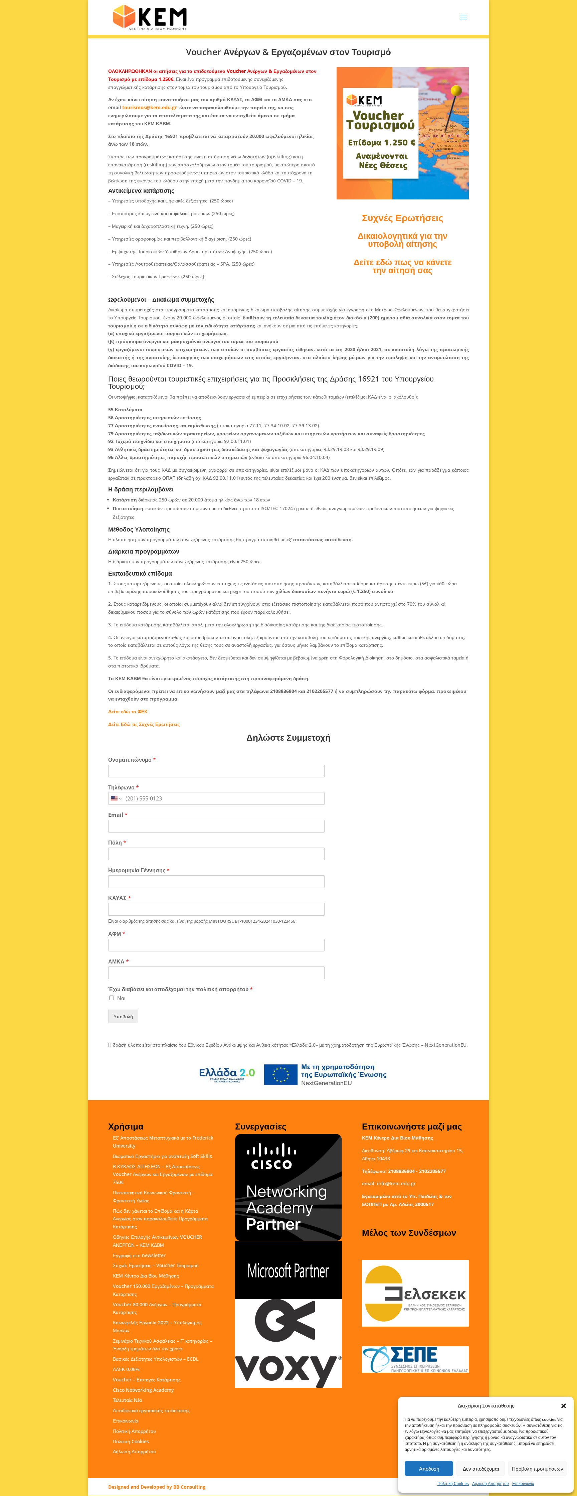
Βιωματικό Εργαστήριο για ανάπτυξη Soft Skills (162, 1156)
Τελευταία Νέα (127, 1400)
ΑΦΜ (116, 933)
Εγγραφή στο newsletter (139, 1255)
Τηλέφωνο (123, 787)
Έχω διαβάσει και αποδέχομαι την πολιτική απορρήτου (180, 989)
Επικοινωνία (523, 1483)
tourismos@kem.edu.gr (149, 107)
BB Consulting (189, 1487)
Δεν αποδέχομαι (481, 1468)
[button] (563, 1405)
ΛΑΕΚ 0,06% (126, 1369)
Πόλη (117, 842)
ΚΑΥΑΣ (119, 898)
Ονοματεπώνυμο (132, 759)
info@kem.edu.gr (396, 1183)
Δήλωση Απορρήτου (490, 1483)
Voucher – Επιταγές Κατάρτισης (147, 1379)
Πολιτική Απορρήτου (134, 1431)
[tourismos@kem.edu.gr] (177, 107)
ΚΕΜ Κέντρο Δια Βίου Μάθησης (146, 1276)
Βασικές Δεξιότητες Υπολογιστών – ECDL (155, 1359)
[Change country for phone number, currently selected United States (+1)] (115, 798)
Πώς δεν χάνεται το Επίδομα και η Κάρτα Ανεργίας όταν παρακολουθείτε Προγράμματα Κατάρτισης (160, 1219)
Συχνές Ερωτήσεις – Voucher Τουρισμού (156, 1265)
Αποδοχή (429, 1468)
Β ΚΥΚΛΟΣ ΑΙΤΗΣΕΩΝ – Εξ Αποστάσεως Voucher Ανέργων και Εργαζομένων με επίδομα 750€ (162, 1174)
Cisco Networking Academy (143, 1390)
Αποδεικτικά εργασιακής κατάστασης (151, 1410)
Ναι (121, 998)
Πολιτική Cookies (453, 1483)
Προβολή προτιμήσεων (537, 1468)
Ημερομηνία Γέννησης (139, 870)
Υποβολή (123, 1016)
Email (118, 814)
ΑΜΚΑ (118, 961)
